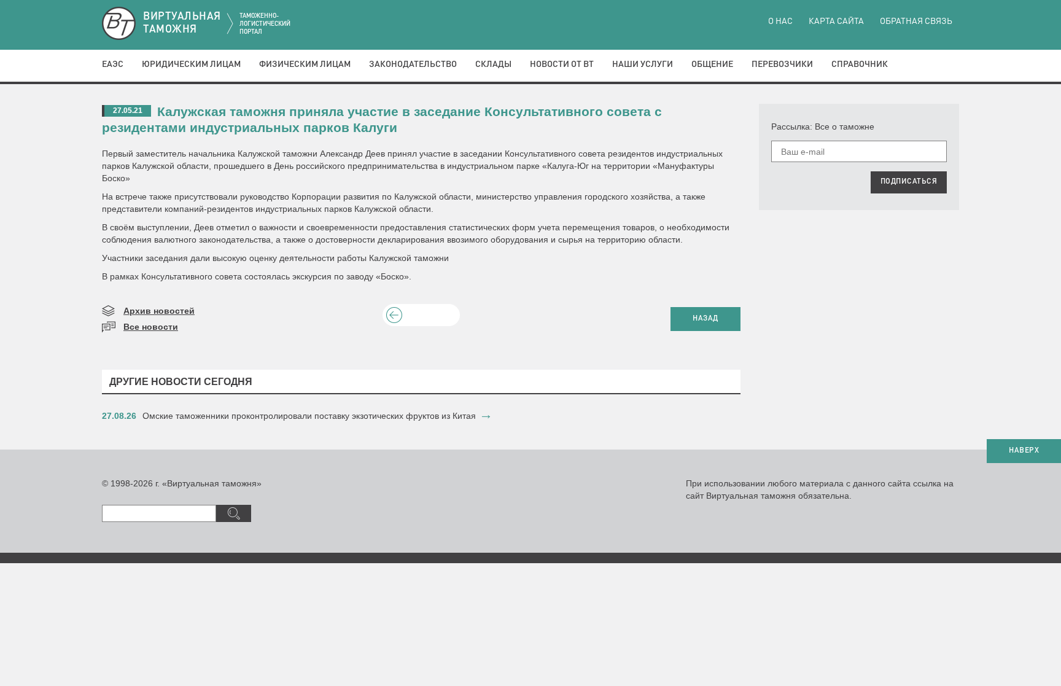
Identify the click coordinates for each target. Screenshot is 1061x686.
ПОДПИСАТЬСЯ (909, 181)
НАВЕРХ (1024, 450)
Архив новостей (159, 311)
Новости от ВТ (562, 64)
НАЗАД (705, 318)
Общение (712, 64)
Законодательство (413, 64)
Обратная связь (916, 21)
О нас (780, 21)
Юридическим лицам (191, 64)
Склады (493, 64)
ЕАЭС (112, 64)
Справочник (859, 64)
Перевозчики (782, 64)
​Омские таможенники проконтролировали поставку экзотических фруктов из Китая (309, 416)
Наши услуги (642, 64)
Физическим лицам (305, 64)
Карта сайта (836, 21)
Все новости (150, 327)
